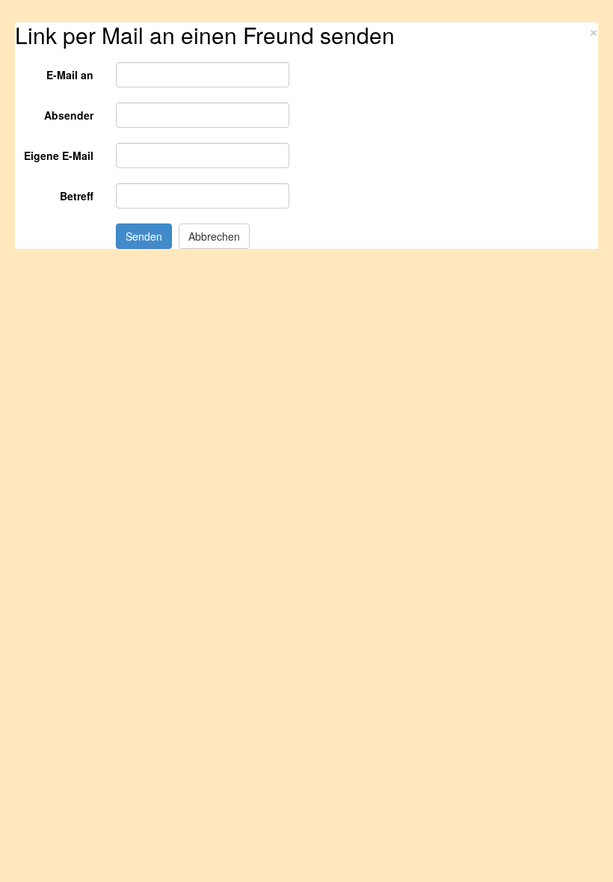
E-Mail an (69, 74)
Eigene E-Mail (58, 155)
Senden (144, 236)
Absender (68, 115)
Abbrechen (214, 236)
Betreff (76, 195)
